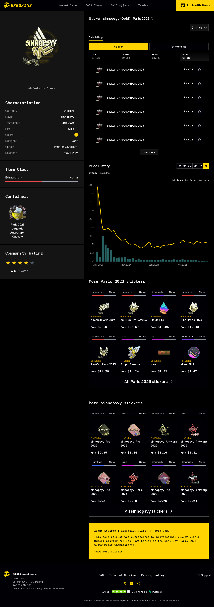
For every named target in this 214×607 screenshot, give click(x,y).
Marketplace (68, 5)
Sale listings (96, 37)
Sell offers (120, 5)
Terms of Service (122, 575)
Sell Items (94, 5)
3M (190, 165)
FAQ (101, 575)
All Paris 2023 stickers (146, 381)
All (206, 165)
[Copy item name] (152, 19)
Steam (93, 172)
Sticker (118, 46)
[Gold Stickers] (76, 135)
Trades (143, 5)
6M (195, 165)
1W (179, 165)
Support (206, 575)
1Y (200, 165)
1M (184, 165)
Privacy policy (153, 575)
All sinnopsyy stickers (146, 511)
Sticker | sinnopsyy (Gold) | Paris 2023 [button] (119, 18)
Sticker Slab (179, 46)
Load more (149, 152)
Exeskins (104, 172)
